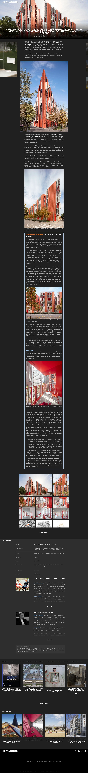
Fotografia (75, 661)
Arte (13, 661)
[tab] (13, 661)
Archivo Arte (44, 703)
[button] (4, 684)
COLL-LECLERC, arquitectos (49, 544)
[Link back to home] (10, 2)
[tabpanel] (44, 684)
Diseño (59, 661)
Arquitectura (20, 661)
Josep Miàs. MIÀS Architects (43, 612)
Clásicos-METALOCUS (31, 661)
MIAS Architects (46, 42)
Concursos (42, 661)
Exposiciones (66, 661)
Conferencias (51, 661)
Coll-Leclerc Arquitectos (33, 136)
